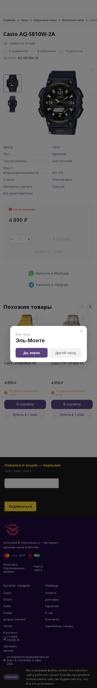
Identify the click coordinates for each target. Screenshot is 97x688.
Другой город (65, 353)
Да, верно (31, 353)
